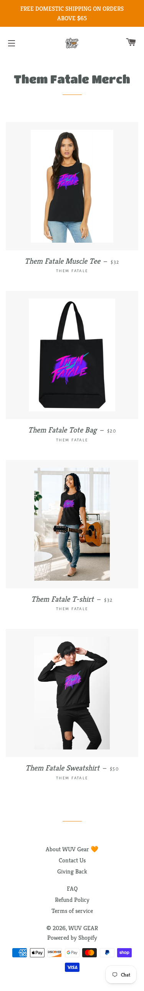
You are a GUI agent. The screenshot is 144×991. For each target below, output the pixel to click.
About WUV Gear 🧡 (72, 849)
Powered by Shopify (72, 938)
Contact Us (72, 860)
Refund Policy (72, 900)
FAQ (72, 889)
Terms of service (72, 911)
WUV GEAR (83, 928)
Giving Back (72, 871)
